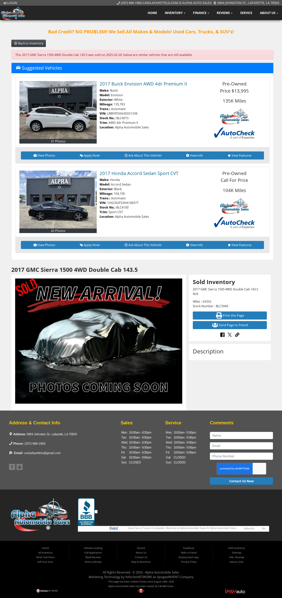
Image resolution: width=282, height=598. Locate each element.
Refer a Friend (189, 552)
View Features (242, 155)
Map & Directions (141, 562)
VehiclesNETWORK (138, 577)
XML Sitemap (236, 557)
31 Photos (58, 141)
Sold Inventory (236, 548)
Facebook (188, 548)
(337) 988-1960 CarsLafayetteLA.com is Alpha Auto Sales (165, 3)
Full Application (93, 552)
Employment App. (189, 557)
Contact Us (141, 557)
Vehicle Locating (93, 548)
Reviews (224, 13)
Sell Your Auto (45, 562)
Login (12, 3)
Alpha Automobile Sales (162, 572)
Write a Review (93, 562)
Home (152, 13)
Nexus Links (236, 562)
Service (246, 13)
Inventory (174, 13)
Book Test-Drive (45, 557)
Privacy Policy (189, 562)
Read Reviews (93, 557)
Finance (200, 13)
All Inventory (45, 552)
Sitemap (236, 552)
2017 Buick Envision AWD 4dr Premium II (143, 83)
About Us (268, 13)
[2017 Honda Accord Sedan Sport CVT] (58, 199)
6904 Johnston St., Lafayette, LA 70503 (248, 3)
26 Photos (58, 231)
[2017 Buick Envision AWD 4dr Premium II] (58, 110)
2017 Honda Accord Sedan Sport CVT (139, 173)
